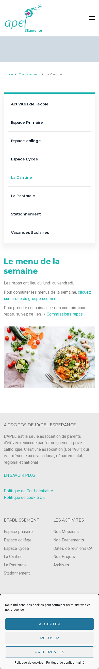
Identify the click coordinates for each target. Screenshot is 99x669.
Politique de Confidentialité (28, 490)
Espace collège (26, 140)
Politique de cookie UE (24, 497)
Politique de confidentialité (65, 662)
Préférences (49, 651)
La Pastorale (23, 195)
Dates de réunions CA (72, 548)
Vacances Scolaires (30, 232)
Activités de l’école (29, 104)
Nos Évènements (68, 540)
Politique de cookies (29, 662)
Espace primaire (18, 531)
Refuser (49, 637)
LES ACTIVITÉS (68, 520)
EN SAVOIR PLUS (19, 475)
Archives (61, 565)
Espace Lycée (24, 159)
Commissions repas (65, 314)
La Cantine (21, 177)
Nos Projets (64, 556)
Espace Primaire (27, 122)
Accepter (49, 623)
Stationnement (26, 214)
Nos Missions (66, 531)
